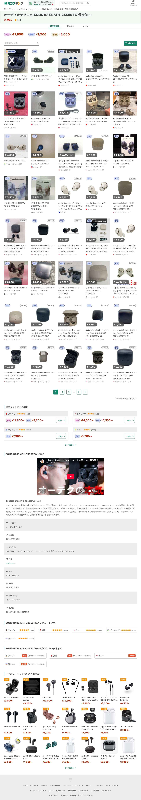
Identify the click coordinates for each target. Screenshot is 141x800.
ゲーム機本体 (55, 785)
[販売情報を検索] (37, 43)
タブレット (34, 785)
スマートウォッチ (112, 785)
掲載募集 (73, 795)
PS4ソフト (79, 785)
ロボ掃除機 (95, 790)
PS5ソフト (90, 785)
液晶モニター (61, 790)
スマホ (25, 785)
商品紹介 (70, 26)
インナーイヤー (34, 9)
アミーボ (99, 785)
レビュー (86, 26)
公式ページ (10, 563)
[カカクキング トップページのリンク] (5, 9)
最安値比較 (54, 26)
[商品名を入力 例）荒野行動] (88, 3)
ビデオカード (83, 790)
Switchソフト (68, 785)
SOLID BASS (47, 9)
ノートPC (44, 785)
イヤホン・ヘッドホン (16, 9)
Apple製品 (72, 790)
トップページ (53, 795)
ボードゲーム (106, 790)
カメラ (51, 790)
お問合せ (64, 795)
